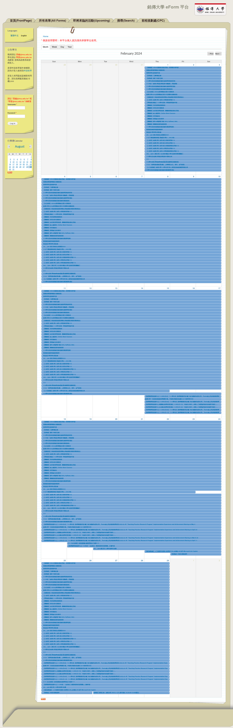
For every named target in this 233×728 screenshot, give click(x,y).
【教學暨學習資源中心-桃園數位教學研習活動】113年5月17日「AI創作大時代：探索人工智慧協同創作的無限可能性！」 (181, 404)
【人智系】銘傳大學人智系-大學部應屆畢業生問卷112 (162, 151)
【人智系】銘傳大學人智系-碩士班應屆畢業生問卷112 (162, 146)
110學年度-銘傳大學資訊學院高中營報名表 (159, 156)
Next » (217, 53)
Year (70, 46)
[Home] (211, 9)
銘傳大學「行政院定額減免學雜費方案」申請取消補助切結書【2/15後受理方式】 (169, 399)
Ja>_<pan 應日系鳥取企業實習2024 (157, 135)
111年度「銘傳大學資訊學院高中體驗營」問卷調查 (161, 84)
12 (20, 162)
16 (10, 164)
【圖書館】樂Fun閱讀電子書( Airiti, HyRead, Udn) (161, 121)
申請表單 (28, 71)
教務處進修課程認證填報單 (154, 129)
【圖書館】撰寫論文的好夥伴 (155, 119)
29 (31, 167)
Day (62, 46)
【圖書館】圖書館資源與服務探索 (156, 124)
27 (24, 167)
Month (46, 46)
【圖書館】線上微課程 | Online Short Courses (160, 113)
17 (13, 164)
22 (31, 164)
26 (20, 167)
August (19, 146)
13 (24, 162)
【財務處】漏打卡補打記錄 (154, 78)
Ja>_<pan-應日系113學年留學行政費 (105, 548)
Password (12, 113)
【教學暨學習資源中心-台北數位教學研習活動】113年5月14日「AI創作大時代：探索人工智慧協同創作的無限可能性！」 (181, 407)
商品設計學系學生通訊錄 (153, 132)
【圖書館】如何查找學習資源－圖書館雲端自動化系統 (162, 111)
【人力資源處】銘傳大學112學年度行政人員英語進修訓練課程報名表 (167, 167)
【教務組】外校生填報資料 (179, 554)
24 (13, 167)
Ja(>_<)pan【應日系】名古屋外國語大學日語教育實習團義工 (164, 154)
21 (27, 164)
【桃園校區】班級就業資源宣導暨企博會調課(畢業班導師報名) (165, 97)
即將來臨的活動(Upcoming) (91, 20)
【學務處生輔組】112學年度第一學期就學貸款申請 (161, 102)
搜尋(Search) (126, 20)
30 (10, 169)
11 (17, 162)
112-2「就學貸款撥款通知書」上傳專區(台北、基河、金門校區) (165, 164)
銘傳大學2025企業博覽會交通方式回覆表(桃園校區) (161, 94)
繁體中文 (15, 36)
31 (13, 169)
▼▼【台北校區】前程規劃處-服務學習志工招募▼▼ (83, 543)
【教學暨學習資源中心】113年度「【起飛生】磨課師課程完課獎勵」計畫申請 (91, 546)
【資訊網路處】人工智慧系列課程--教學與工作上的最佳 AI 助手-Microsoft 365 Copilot (171, 551)
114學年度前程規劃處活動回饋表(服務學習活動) (160, 86)
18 (17, 164)
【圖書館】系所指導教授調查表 (155, 105)
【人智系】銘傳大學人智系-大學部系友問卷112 (160, 148)
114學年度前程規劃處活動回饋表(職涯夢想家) (160, 127)
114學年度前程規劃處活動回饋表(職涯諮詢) (159, 89)
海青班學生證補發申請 (153, 73)
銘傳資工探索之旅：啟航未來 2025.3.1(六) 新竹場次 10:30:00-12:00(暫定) (116, 692)
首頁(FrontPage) (21, 20)
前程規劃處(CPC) (153, 20)
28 (27, 167)
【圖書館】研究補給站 (153, 116)
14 (27, 162)
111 (147, 159)
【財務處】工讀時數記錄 (153, 75)
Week (54, 46)
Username (12, 104)
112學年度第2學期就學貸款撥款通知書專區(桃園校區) (162, 162)
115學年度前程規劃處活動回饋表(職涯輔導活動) (159, 170)
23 (10, 167)
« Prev (211, 53)
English (24, 36)
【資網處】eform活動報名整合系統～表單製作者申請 (162, 67)
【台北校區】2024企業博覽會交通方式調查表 (160, 92)
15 (31, 162)
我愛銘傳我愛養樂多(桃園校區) (155, 70)
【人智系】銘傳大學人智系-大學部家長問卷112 (160, 100)
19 (20, 164)
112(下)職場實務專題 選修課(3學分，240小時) (160, 137)
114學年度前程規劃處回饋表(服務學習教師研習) (160, 81)
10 (13, 162)
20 (24, 164)
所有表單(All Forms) (52, 20)
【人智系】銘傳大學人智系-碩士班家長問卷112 (160, 140)
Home (45, 36)
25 (17, 167)
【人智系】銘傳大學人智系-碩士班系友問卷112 (160, 143)
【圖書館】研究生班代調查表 (155, 108)
